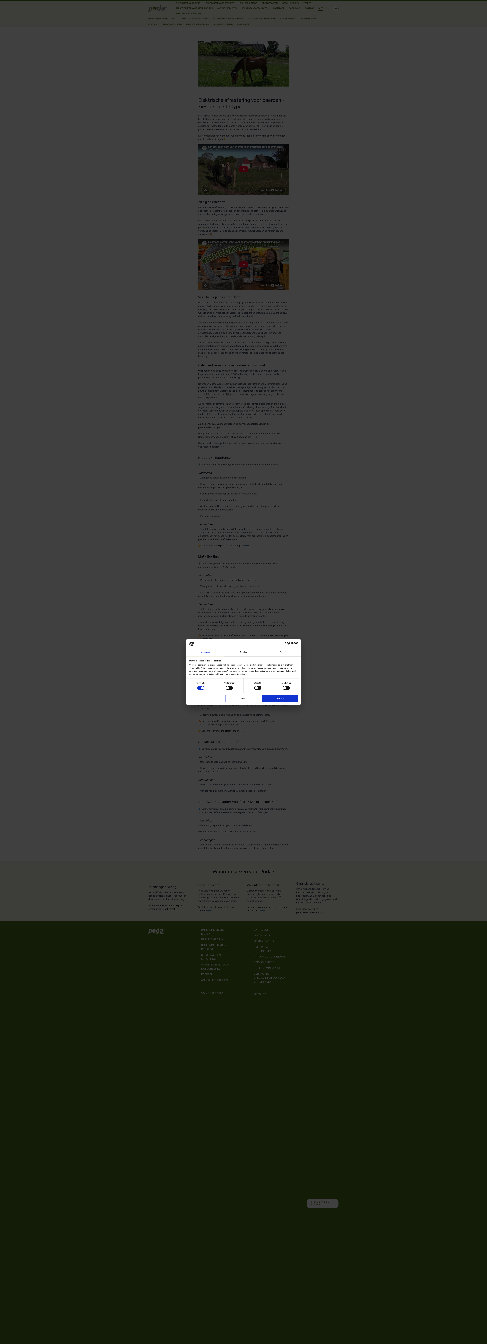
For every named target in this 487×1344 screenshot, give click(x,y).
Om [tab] (281, 652)
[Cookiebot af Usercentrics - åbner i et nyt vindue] (287, 644)
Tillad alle (280, 698)
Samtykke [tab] (205, 652)
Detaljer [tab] (243, 652)
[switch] (229, 688)
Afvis (243, 698)
